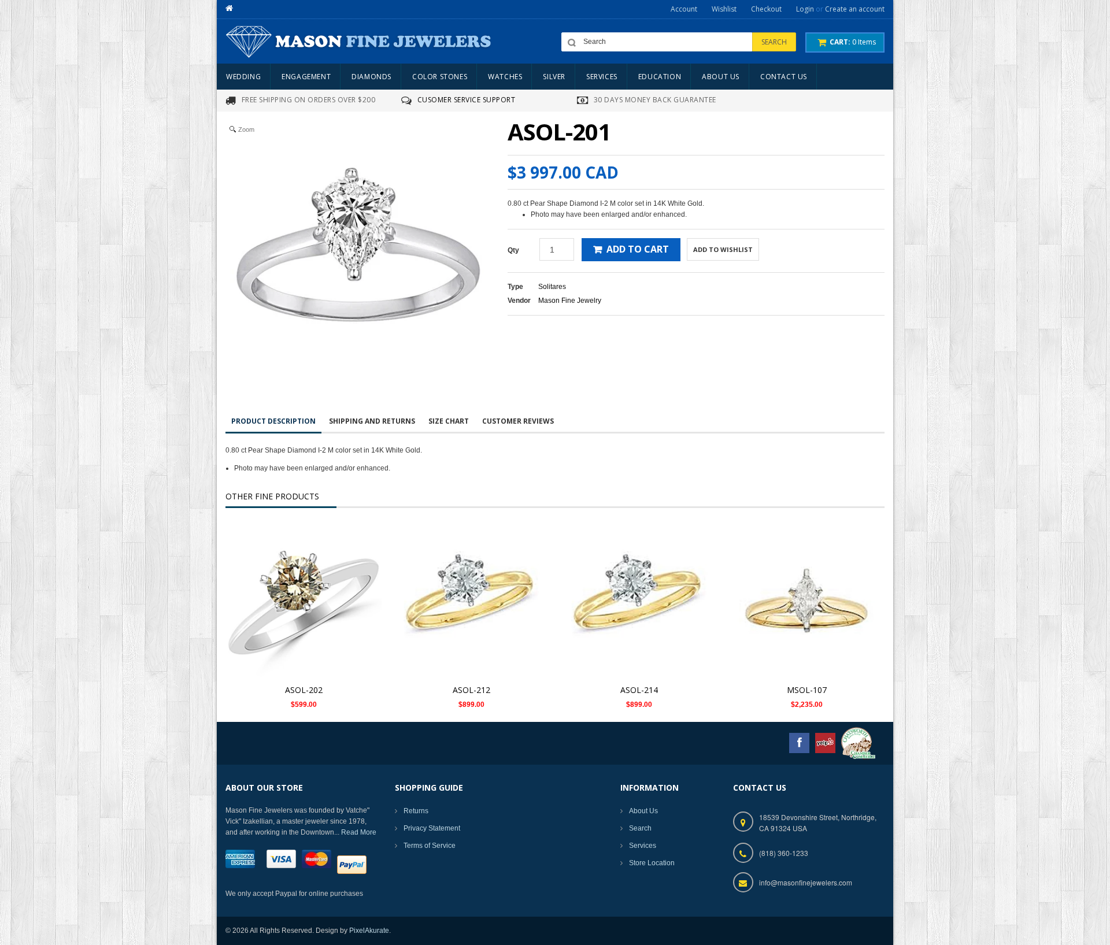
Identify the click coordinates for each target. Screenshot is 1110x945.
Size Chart (448, 421)
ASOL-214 (639, 689)
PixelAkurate (369, 931)
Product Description (273, 421)
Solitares (552, 287)
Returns (416, 811)
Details (306, 589)
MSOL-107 (807, 689)
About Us (643, 811)
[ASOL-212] (471, 600)
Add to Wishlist (723, 249)
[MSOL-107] (806, 600)
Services (642, 846)
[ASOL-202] (303, 600)
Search (640, 828)
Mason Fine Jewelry (569, 301)
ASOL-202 (304, 689)
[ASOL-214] (639, 600)
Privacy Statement (432, 828)
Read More (358, 832)
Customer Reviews (518, 421)
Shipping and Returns (372, 421)
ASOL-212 (471, 689)
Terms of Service (430, 846)
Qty (513, 250)
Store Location (652, 863)
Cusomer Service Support (466, 100)
